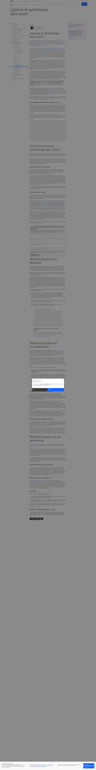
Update (50, 389)
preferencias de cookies (47, 764)
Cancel (34, 389)
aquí (76, 765)
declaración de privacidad (40, 766)
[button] (95, 762)
